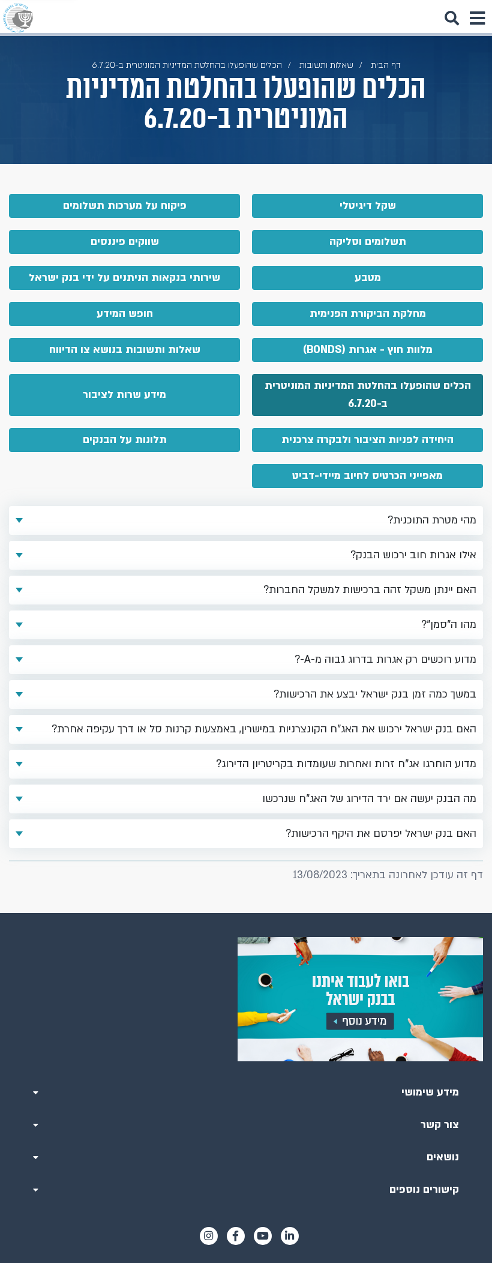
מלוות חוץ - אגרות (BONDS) (368, 350)
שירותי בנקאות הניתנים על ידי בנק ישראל (124, 278)
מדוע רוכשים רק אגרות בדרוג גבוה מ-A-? (385, 659)
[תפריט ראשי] (477, 18)
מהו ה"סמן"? (448, 625)
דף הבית (386, 65)
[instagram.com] (209, 1236)
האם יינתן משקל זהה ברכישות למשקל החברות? (369, 590)
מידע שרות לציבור (124, 395)
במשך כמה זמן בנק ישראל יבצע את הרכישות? (375, 694)
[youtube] (263, 1236)
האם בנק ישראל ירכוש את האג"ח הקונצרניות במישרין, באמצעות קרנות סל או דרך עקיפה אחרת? (264, 729)
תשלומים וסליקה (367, 242)
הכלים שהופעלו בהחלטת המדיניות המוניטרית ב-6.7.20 (368, 395)
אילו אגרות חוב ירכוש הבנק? (413, 555)
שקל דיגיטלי (368, 206)
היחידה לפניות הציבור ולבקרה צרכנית (367, 440)
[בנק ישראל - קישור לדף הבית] (18, 18)
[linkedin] (290, 1236)
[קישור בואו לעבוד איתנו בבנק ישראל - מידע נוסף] (246, 999)
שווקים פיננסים (125, 242)
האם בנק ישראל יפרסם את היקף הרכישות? (381, 833)
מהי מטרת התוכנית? (432, 520)
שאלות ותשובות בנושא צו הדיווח (124, 350)
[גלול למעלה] (246, 913)
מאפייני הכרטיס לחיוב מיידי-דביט (367, 476)
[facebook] (236, 1236)
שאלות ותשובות (326, 65)
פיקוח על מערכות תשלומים (125, 206)
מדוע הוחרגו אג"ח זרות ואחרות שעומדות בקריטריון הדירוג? (346, 764)
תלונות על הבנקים (125, 440)
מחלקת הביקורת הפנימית (368, 314)
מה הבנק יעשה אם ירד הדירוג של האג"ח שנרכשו (369, 799)
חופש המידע (125, 314)
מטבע (368, 278)
